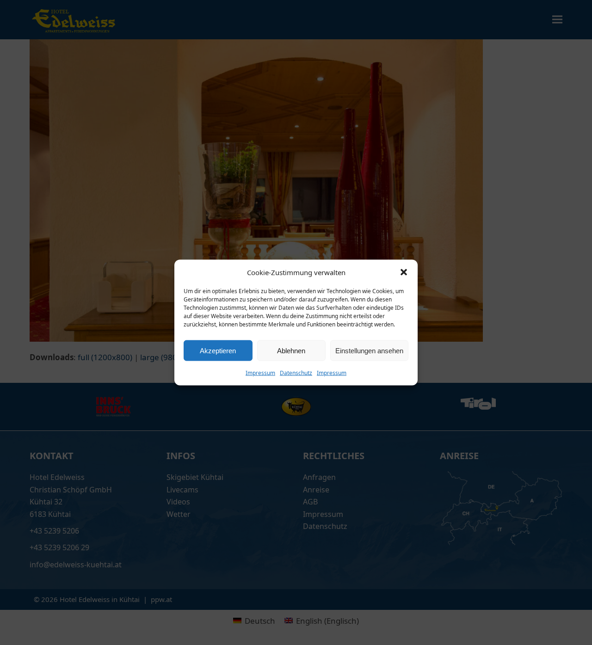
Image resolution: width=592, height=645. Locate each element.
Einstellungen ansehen (369, 350)
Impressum (260, 373)
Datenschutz (296, 373)
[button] (403, 271)
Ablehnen (291, 350)
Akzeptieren (218, 350)
